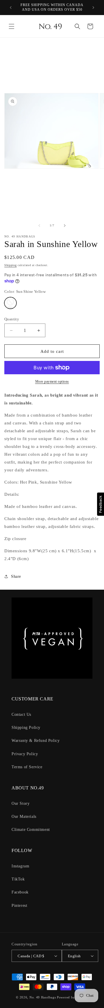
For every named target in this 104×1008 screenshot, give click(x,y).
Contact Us (21, 714)
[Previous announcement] (10, 7)
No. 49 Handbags (42, 997)
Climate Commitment (31, 829)
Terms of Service (27, 767)
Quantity (11, 319)
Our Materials (24, 816)
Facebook (20, 892)
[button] (11, 26)
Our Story (20, 803)
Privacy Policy (25, 754)
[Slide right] (64, 225)
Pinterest (19, 905)
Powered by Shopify (72, 997)
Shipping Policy (26, 727)
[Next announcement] (93, 7)
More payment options (52, 381)
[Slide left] (39, 225)
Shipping (10, 265)
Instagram (20, 866)
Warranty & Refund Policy (36, 740)
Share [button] (16, 576)
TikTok (18, 879)
